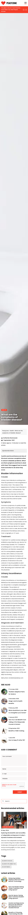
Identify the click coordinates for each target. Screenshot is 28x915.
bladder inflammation (9, 864)
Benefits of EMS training (16, 731)
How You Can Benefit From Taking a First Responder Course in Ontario (17, 722)
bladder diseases (7, 860)
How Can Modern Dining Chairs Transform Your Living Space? (16, 888)
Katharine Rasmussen (10, 438)
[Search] (3, 801)
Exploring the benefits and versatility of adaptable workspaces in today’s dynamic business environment (13, 835)
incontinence (6, 867)
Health (4, 410)
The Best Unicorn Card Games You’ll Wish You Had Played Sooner (10, 9)
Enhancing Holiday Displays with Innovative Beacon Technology (16, 879)
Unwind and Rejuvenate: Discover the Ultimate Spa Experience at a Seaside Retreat (16, 905)
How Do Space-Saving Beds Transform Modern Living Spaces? (16, 897)
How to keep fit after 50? (17, 740)
